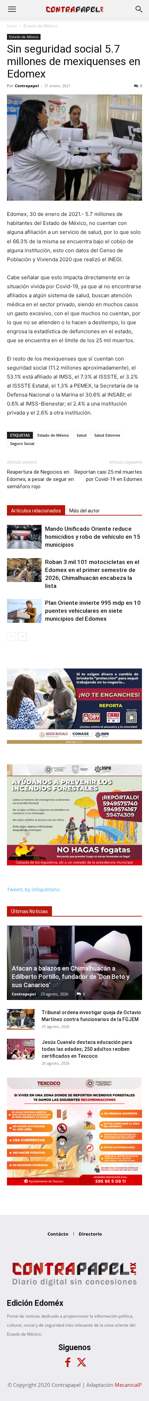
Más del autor (84, 510)
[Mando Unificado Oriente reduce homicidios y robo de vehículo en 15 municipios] (24, 537)
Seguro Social (22, 443)
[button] (12, 9)
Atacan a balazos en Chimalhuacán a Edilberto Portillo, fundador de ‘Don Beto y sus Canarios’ (71, 977)
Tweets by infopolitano (33, 889)
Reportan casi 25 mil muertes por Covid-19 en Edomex (108, 475)
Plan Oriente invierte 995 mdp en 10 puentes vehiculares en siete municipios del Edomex (93, 610)
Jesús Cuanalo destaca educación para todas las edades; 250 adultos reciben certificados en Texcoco (87, 1049)
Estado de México (41, 26)
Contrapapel (27, 85)
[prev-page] (11, 636)
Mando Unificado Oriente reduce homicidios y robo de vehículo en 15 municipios (92, 536)
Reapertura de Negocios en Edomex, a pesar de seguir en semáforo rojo (40, 479)
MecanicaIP (128, 1384)
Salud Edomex (107, 435)
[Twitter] (81, 1362)
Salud (82, 435)
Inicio (12, 26)
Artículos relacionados (36, 510)
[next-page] (22, 636)
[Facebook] (67, 1362)
